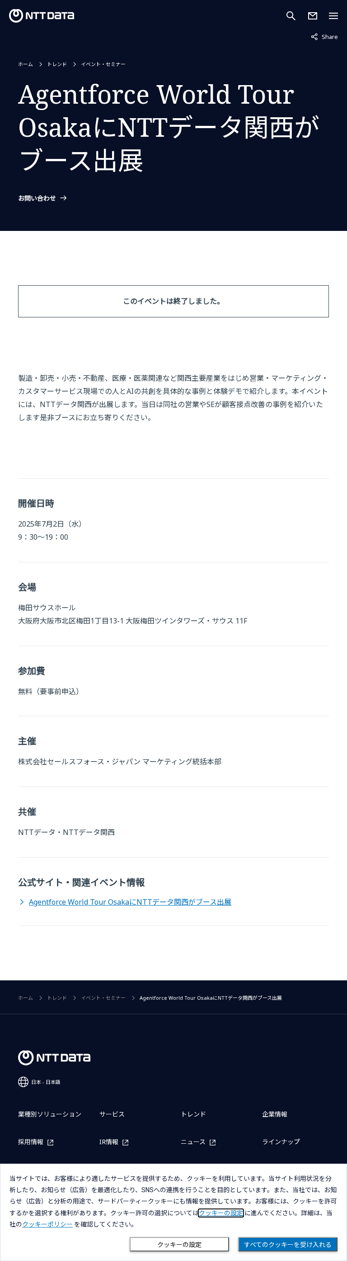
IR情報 (108, 1142)
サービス (112, 1114)
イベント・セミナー (103, 64)
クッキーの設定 (179, 1244)
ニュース (193, 1142)
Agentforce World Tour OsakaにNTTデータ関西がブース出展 (130, 902)
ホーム (25, 64)
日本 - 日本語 (46, 1082)
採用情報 (30, 1142)
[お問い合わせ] (312, 15)
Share (324, 36)
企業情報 (274, 1114)
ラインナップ (281, 1141)
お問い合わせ (37, 198)
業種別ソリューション (49, 1114)
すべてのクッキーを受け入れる (288, 1244)
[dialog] (173, 1212)
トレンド (57, 64)
